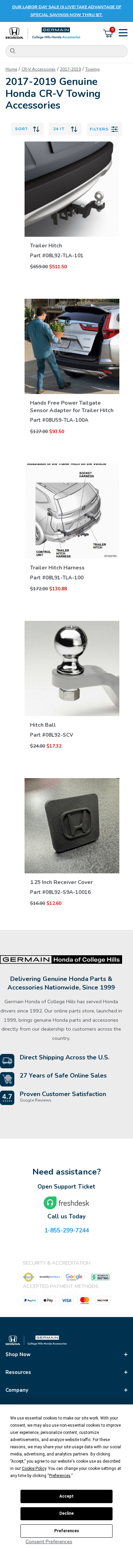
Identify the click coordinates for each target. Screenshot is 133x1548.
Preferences (66, 1530)
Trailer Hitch (46, 245)
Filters (99, 129)
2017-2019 (70, 69)
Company (16, 1390)
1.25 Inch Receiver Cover (61, 882)
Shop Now (18, 1354)
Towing (92, 69)
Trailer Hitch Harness (57, 568)
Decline (66, 1513)
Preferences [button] (60, 1475)
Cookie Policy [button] (34, 1468)
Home (11, 69)
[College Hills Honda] (42, 33)
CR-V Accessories (38, 69)
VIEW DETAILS (72, 234)
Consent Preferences (49, 1541)
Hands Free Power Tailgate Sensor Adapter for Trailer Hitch (72, 406)
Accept (66, 1496)
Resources (18, 1372)
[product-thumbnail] (72, 189)
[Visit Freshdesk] (66, 1202)
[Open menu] (123, 33)
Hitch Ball (43, 725)
